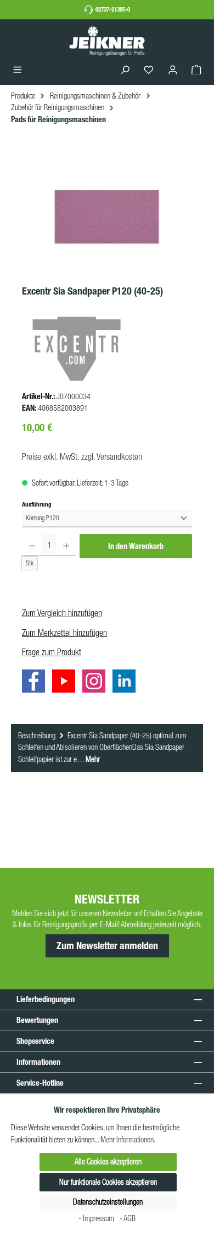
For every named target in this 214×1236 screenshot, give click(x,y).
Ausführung (37, 504)
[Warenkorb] (196, 70)
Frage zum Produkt (51, 652)
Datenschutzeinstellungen (108, 1201)
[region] (107, 217)
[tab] (107, 748)
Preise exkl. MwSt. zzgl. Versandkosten (82, 456)
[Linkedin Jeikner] (126, 683)
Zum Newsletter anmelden (107, 946)
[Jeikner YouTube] (66, 683)
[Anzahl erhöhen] (66, 545)
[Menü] (17, 70)
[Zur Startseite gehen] (107, 40)
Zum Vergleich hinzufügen (62, 613)
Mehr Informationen (127, 1139)
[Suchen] (125, 70)
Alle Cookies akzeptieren (108, 1161)
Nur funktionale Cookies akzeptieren (108, 1182)
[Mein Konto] (173, 70)
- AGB (128, 1218)
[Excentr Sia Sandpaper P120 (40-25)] (106, 217)
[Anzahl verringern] (32, 545)
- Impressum (97, 1218)
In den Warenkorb (136, 546)
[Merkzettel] (149, 70)
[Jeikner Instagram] (96, 683)
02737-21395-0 (112, 9)
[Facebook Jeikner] (36, 683)
